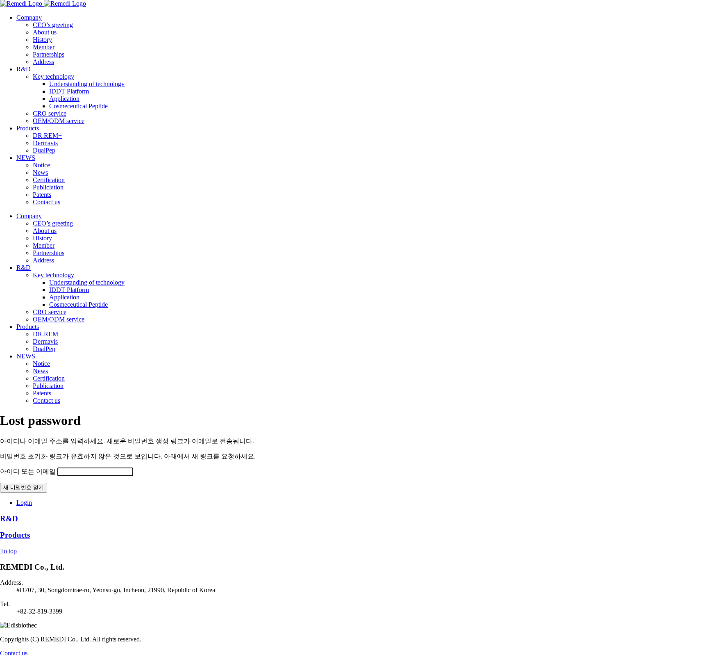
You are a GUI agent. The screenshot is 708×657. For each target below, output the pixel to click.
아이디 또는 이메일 (28, 471)
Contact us (13, 653)
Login (24, 502)
